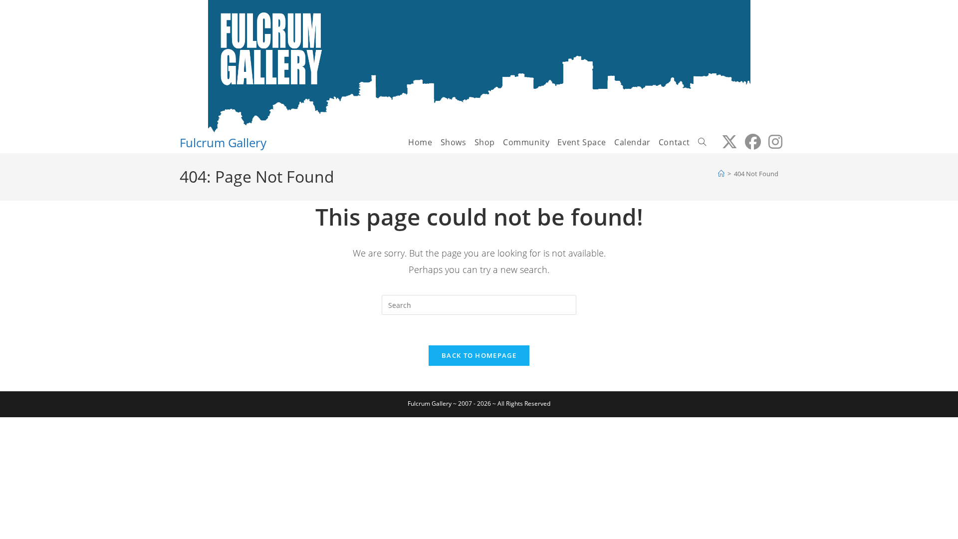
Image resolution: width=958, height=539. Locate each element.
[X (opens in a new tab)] (725, 142)
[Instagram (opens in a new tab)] (771, 142)
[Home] (721, 173)
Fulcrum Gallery (223, 142)
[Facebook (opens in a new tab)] (749, 142)
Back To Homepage (479, 355)
